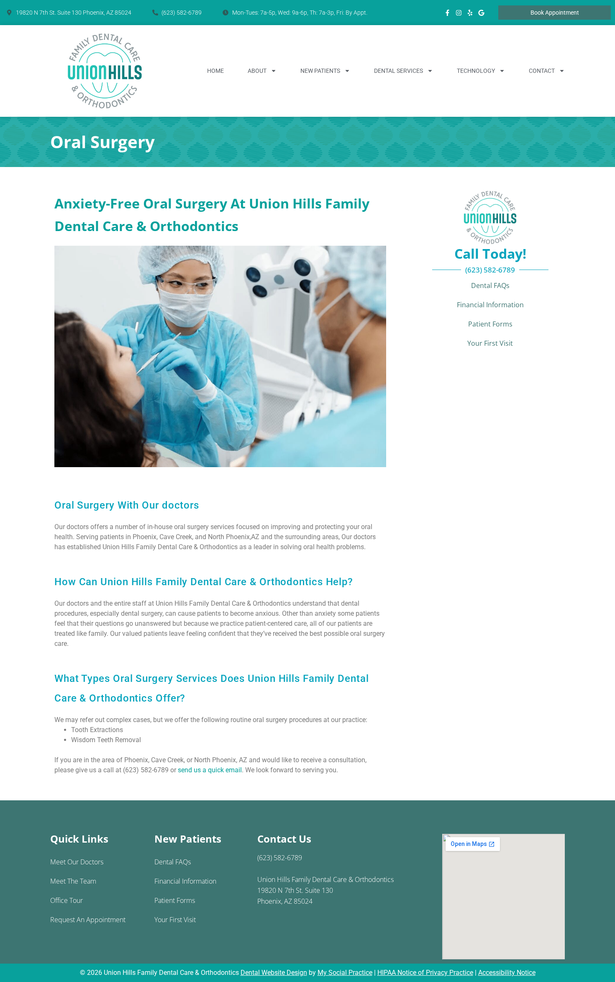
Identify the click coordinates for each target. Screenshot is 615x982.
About (257, 70)
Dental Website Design (274, 973)
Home (215, 70)
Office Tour (66, 900)
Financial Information (490, 304)
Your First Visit (490, 343)
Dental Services (398, 70)
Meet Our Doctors (76, 861)
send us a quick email (210, 770)
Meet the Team (73, 881)
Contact (542, 70)
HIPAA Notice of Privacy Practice (425, 973)
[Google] (481, 12)
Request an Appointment (88, 919)
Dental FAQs (490, 285)
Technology (476, 70)
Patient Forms (490, 324)
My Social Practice (345, 973)
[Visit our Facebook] (447, 12)
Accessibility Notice (507, 973)
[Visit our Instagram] (459, 12)
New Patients (320, 70)
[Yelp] (470, 12)
